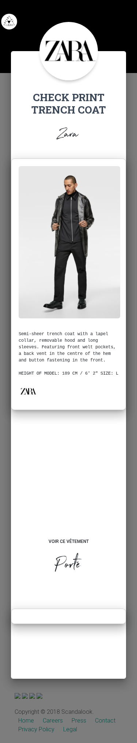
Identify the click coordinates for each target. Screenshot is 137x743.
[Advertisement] (68, 481)
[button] (28, 391)
